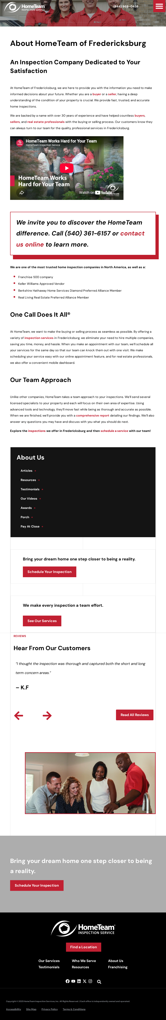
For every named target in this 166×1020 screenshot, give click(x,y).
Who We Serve (84, 961)
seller (112, 94)
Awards (28, 508)
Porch (27, 517)
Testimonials (32, 489)
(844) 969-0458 (125, 6)
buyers (140, 116)
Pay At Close (32, 526)
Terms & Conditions (74, 1009)
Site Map (31, 1009)
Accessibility (13, 1009)
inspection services (38, 338)
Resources (30, 480)
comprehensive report (92, 415)
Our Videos (31, 499)
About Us (115, 961)
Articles (28, 471)
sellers (15, 122)
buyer (97, 94)
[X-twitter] (84, 981)
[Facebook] (67, 981)
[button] (159, 6)
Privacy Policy (50, 1009)
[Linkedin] (79, 981)
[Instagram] (90, 981)
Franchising (118, 967)
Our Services (49, 961)
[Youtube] (73, 981)
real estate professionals (46, 122)
